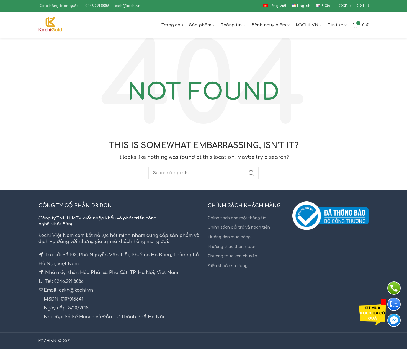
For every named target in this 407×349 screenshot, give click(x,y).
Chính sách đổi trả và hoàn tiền (239, 227)
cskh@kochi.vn (127, 6)
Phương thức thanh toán (232, 247)
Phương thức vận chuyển (232, 256)
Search (251, 173)
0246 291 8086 (96, 6)
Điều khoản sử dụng (228, 266)
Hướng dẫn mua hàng (229, 237)
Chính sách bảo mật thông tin (237, 218)
